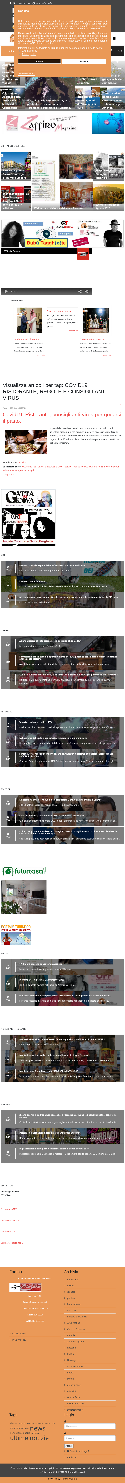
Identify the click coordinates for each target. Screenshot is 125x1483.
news (85, 464)
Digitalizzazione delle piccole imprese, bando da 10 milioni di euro (87, 98)
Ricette (70, 1281)
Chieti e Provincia (76, 1324)
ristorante (9, 467)
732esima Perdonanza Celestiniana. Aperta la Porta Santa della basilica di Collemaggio (11, 94)
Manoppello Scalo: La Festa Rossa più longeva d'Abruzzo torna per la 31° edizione (16, 199)
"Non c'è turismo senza (20, 308)
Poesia (70, 1349)
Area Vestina (73, 1318)
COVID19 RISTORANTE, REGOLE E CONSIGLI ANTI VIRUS (51, 464)
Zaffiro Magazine (75, 1337)
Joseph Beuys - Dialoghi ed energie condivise (107, 171)
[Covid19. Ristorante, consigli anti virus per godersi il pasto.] (25, 439)
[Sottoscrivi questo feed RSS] (120, 401)
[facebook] (10, 3)
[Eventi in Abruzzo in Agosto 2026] (108, 193)
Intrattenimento (75, 1405)
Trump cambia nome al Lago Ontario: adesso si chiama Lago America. (112, 98)
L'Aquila (71, 1330)
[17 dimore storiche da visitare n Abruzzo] (62, 178)
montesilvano (17, 1423)
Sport (70, 1368)
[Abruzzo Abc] (62, 932)
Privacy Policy (19, 1335)
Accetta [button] (84, 61)
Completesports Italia (12, 1238)
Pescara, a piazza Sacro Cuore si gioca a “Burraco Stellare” (15, 171)
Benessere (72, 1274)
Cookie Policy (18, 1328)
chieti (21, 1418)
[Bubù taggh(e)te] (62, 231)
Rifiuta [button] (39, 61)
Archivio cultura (75, 1361)
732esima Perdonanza (52, 336)
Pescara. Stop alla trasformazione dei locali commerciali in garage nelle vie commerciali (111, 69)
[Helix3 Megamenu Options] (114, 38)
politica (71, 1293)
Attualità (22, 459)
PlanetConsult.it (69, 1474)
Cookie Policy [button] (29, 51)
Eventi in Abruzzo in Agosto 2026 (107, 204)
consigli (30, 467)
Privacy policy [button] (29, 54)
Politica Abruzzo (75, 1398)
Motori (70, 1374)
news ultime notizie (20, 1428)
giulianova (39, 1418)
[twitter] (14, 3)
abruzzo (13, 1418)
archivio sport (74, 1380)
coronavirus (113, 464)
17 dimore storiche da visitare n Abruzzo (58, 206)
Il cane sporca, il (82, 336)
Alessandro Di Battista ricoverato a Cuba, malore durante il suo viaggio (10, 71)
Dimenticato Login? (79, 1446)
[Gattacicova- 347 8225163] (62, 515)
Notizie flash (73, 1392)
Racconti (71, 1343)
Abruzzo (71, 1305)
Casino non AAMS (9, 1204)
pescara (35, 1428)
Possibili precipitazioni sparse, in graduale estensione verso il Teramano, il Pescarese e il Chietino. (49, 101)
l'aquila (47, 1418)
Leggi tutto (34, 328)
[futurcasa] (62, 894)
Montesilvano (74, 1299)
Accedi (69, 1441)
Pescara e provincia (77, 1312)
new (27, 1423)
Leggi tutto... (9, 472)
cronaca (71, 1287)
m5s (53, 1418)
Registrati (72, 1452)
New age (71, 1355)
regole (20, 467)
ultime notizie (98, 464)
